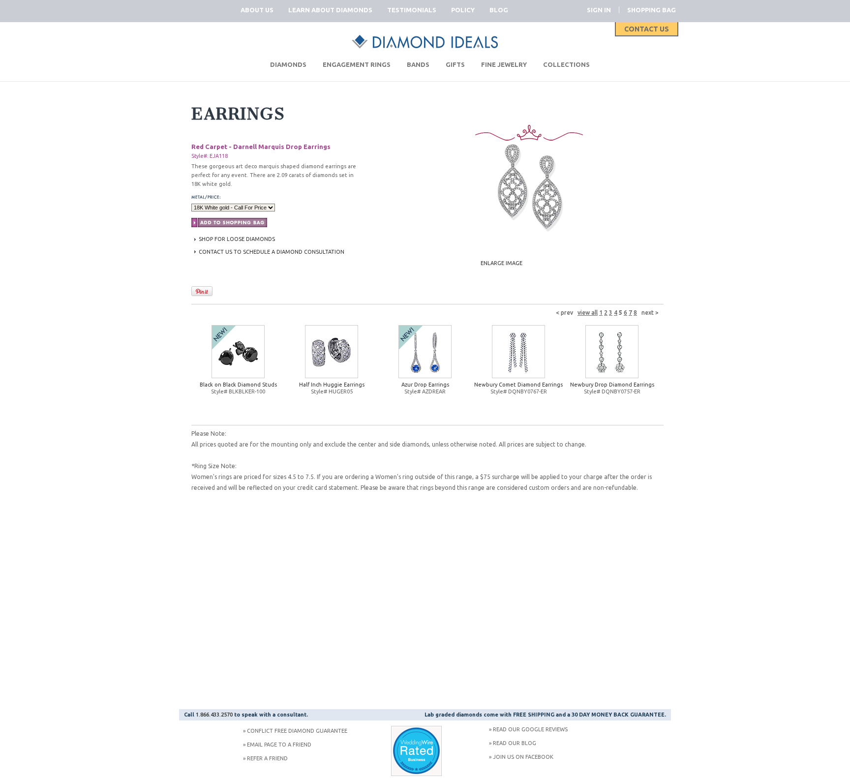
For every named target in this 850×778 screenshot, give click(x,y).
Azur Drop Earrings (425, 385)
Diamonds (288, 64)
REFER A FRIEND (267, 758)
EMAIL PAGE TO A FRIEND (279, 745)
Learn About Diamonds (330, 9)
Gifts (455, 64)
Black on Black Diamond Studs (238, 385)
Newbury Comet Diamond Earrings (518, 385)
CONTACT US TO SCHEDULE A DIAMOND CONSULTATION (271, 252)
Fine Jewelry (504, 64)
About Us (257, 9)
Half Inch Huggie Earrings (331, 385)
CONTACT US (646, 29)
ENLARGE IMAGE (501, 263)
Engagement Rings (357, 64)
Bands (418, 64)
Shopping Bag (651, 9)
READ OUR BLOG (514, 743)
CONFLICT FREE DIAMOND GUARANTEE (297, 731)
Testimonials (411, 9)
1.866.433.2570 (214, 715)
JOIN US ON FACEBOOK (523, 757)
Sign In (599, 9)
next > (650, 312)
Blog (498, 9)
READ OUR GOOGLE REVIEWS (530, 729)
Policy (463, 9)
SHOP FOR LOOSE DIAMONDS (237, 239)
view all (587, 312)
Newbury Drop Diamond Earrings (612, 385)
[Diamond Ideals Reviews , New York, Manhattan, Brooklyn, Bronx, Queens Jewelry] (416, 774)
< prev (564, 312)
